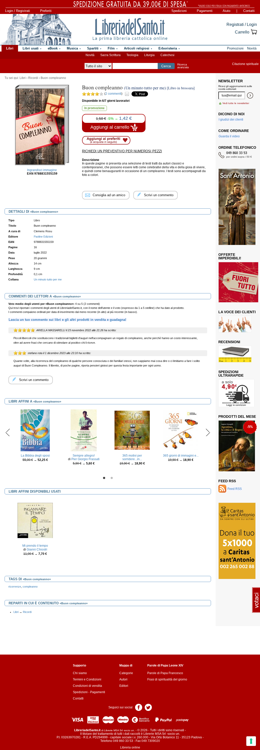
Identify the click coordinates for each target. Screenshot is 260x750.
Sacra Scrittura (110, 55)
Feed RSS (227, 481)
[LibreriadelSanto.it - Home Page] (130, 29)
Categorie (126, 673)
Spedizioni (179, 11)
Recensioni (229, 342)
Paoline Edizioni (43, 236)
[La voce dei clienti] (235, 324)
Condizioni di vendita (87, 686)
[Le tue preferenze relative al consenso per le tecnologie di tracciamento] (251, 741)
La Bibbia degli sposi (35, 455)
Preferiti (46, 11)
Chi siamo (80, 673)
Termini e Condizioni (87, 679)
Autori (123, 679)
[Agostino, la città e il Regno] (236, 445)
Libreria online (130, 747)
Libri (23, 78)
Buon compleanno (53, 78)
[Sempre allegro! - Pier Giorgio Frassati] (84, 430)
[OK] (250, 95)
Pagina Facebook (138, 707)
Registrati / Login (241, 24)
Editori (123, 686)
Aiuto (226, 11)
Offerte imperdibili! (229, 256)
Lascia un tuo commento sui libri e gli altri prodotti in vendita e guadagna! (67, 320)
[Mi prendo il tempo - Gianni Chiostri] (35, 520)
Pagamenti (205, 11)
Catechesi (167, 55)
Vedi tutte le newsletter (235, 103)
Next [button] (208, 432)
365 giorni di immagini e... (181, 455)
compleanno (30, 586)
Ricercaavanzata (183, 66)
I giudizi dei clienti (231, 119)
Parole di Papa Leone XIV (165, 665)
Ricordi (33, 78)
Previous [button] (8, 432)
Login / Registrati (17, 11)
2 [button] (111, 478)
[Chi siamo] (36, 29)
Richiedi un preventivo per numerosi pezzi (122, 151)
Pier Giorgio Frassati (85, 459)
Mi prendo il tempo (35, 545)
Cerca (166, 66)
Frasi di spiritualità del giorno (167, 679)
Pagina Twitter (148, 707)
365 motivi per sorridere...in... (132, 457)
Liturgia (149, 55)
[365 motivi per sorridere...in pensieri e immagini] (132, 430)
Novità (90, 55)
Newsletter (230, 81)
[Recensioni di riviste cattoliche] (235, 354)
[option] (35, 437)
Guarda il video (229, 136)
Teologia (132, 55)
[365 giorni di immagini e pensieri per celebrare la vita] (181, 430)
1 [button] (104, 478)
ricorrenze (14, 586)
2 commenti (113, 93)
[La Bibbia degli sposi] (35, 430)
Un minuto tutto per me (48, 279)
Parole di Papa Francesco (165, 673)
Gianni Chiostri (37, 549)
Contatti (249, 11)
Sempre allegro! (84, 455)
